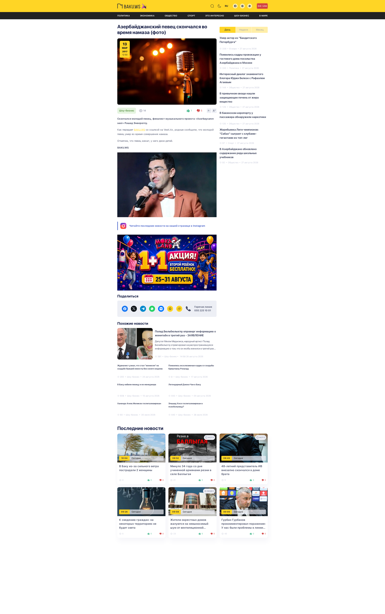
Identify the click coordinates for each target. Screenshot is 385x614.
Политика (123, 15)
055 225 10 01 (202, 310)
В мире (263, 15)
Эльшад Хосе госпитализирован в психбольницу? (185, 405)
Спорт (191, 15)
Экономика (147, 15)
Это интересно (214, 15)
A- (209, 110)
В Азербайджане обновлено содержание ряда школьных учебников (238, 153)
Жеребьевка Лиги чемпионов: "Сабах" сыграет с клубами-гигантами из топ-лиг (239, 133)
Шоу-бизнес (241, 15)
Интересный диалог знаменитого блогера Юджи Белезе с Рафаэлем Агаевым (242, 78)
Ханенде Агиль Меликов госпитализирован (139, 403)
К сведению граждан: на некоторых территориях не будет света (137, 523)
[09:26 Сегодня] (141, 501)
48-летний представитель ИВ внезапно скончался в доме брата (241, 470)
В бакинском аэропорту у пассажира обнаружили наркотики (243, 115)
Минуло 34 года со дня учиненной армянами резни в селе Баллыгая (190, 470)
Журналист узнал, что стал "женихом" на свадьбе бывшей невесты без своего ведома (140, 367)
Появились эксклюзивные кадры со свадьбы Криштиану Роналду (191, 367)
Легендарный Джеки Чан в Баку (184, 384)
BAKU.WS (139, 129)
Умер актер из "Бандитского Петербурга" (238, 40)
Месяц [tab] (260, 29)
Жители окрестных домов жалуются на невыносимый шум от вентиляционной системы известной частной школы (189, 527)
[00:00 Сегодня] (244, 501)
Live (265, 6)
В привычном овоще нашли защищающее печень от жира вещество (239, 97)
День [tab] (228, 29)
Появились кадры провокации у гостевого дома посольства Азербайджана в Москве (240, 58)
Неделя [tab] (243, 29)
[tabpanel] (244, 100)
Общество (171, 15)
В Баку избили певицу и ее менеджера (136, 384)
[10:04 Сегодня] (141, 447)
